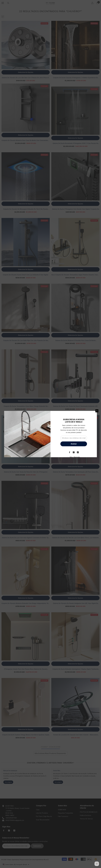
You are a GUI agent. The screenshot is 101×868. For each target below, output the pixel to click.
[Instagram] (74, 452)
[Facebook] (69, 452)
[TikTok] (78, 452)
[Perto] (96, 410)
